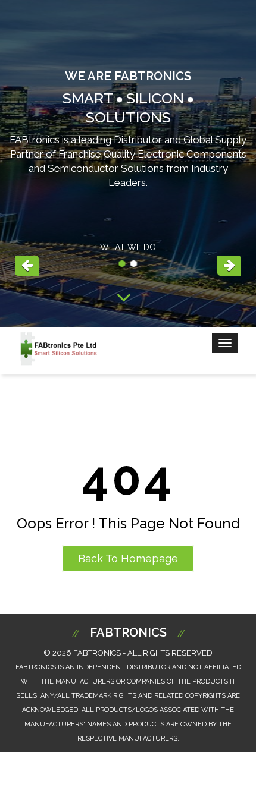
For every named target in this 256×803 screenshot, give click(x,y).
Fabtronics (128, 632)
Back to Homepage (128, 558)
